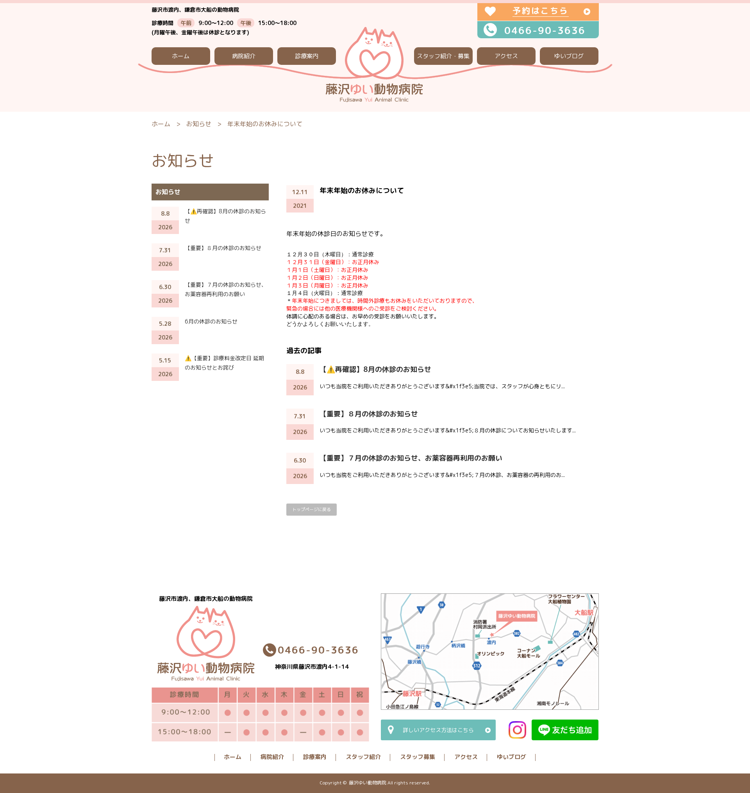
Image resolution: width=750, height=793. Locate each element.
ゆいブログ (569, 56)
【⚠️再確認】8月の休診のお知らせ (375, 369)
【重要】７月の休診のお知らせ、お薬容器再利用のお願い (411, 458)
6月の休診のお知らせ (211, 321)
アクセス (506, 56)
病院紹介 (243, 56)
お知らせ (198, 124)
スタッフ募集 (417, 757)
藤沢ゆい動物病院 (367, 782)
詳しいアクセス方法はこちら (438, 730)
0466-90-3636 (545, 30)
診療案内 (306, 56)
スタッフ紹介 (363, 757)
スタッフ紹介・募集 (443, 56)
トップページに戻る (311, 509)
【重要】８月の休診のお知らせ (369, 414)
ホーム (180, 56)
